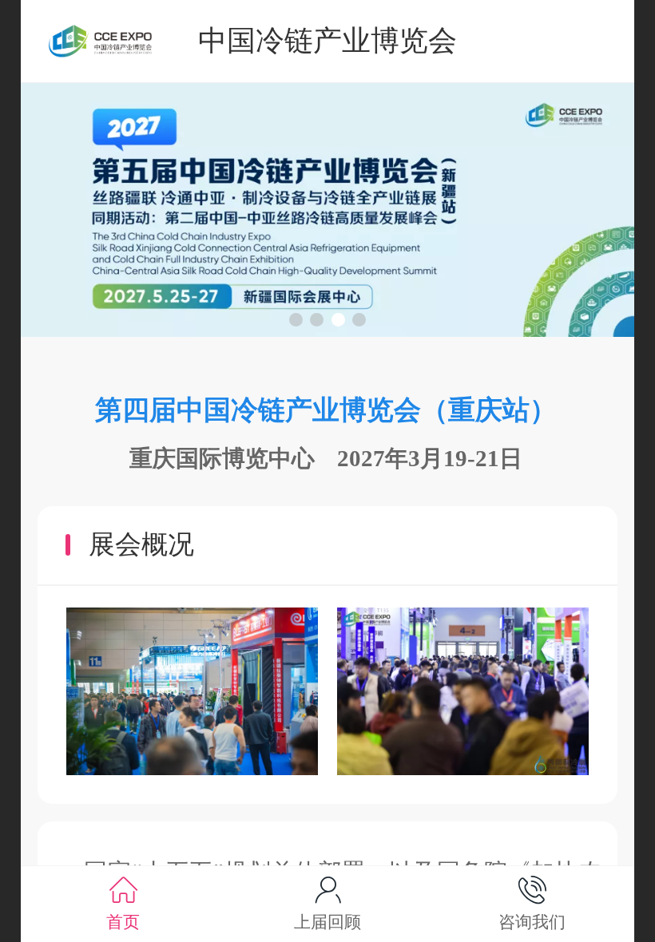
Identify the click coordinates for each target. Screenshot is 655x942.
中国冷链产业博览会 (327, 40)
